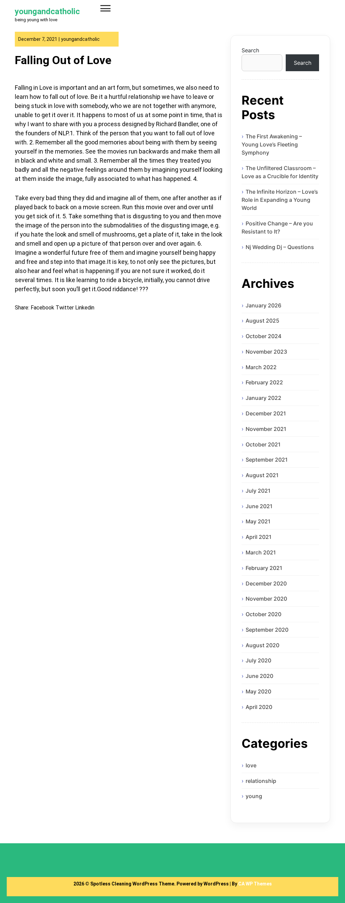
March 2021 (261, 552)
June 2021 (259, 506)
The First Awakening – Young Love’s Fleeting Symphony (272, 144)
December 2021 (266, 413)
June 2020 (259, 676)
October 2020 (263, 614)
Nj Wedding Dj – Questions (280, 247)
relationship (261, 780)
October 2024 (263, 336)
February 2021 (264, 568)
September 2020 (267, 629)
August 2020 (262, 645)
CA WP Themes (255, 883)
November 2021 (266, 429)
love (251, 765)
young (254, 796)
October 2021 (263, 444)
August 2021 (262, 475)
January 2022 (263, 397)
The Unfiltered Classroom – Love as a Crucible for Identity (280, 172)
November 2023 (266, 351)
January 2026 (263, 305)
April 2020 (259, 707)
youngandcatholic (47, 11)
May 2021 (258, 521)
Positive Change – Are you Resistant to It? (277, 227)
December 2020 (266, 583)
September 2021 (267, 459)
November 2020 (266, 598)
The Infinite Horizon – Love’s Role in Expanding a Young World (280, 199)
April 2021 (259, 536)
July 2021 (258, 490)
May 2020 (258, 691)
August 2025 (262, 320)
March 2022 (261, 367)
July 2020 (258, 660)
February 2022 (264, 382)
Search (250, 50)
